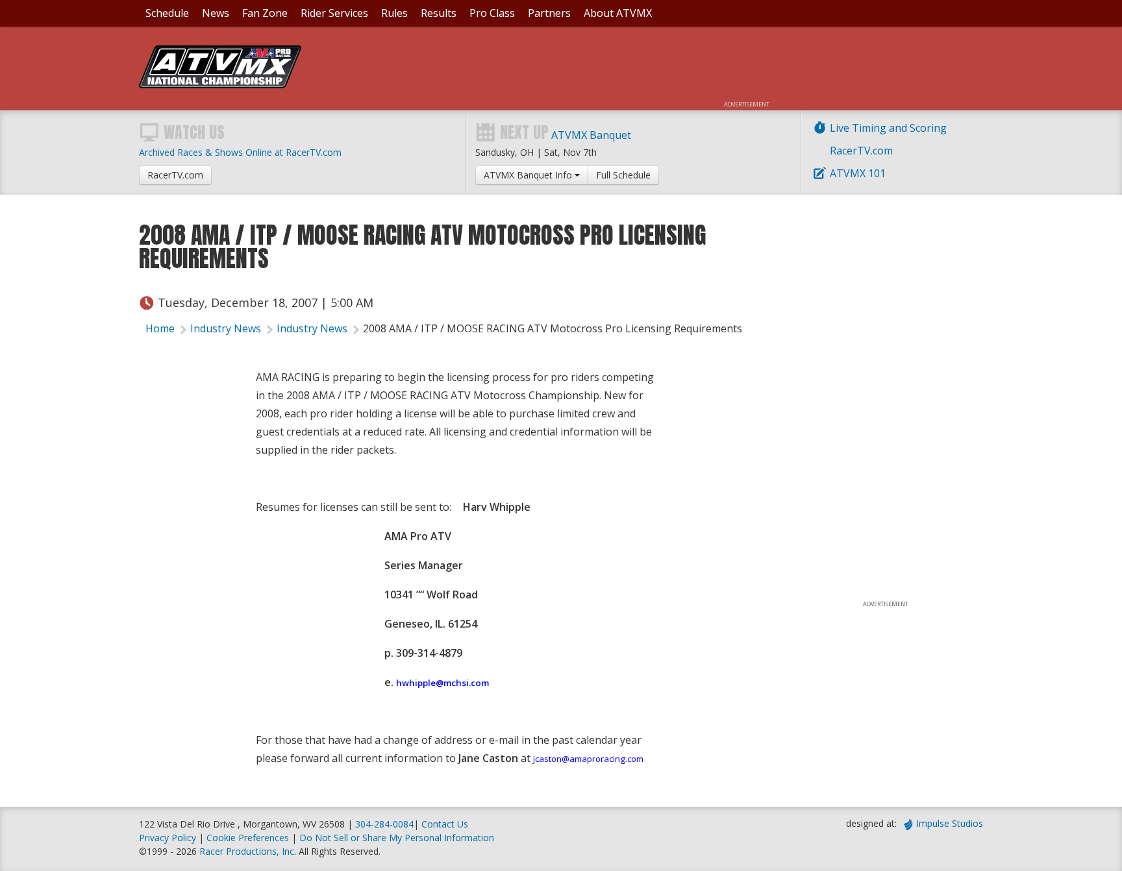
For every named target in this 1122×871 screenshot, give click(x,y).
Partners (549, 13)
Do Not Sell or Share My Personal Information (396, 837)
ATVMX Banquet (591, 135)
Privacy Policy (167, 837)
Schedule (167, 13)
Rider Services (334, 13)
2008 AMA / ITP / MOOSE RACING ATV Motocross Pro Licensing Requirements (552, 328)
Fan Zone (265, 13)
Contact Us (444, 824)
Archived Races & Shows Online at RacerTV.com (240, 152)
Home (160, 328)
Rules (394, 13)
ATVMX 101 (858, 173)
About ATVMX (618, 13)
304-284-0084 (384, 824)
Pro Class (492, 13)
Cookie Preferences (249, 837)
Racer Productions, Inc (246, 851)
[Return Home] (220, 84)
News (215, 13)
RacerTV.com (861, 150)
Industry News (225, 328)
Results (438, 13)
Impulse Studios (949, 823)
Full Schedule (623, 175)
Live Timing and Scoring (888, 128)
